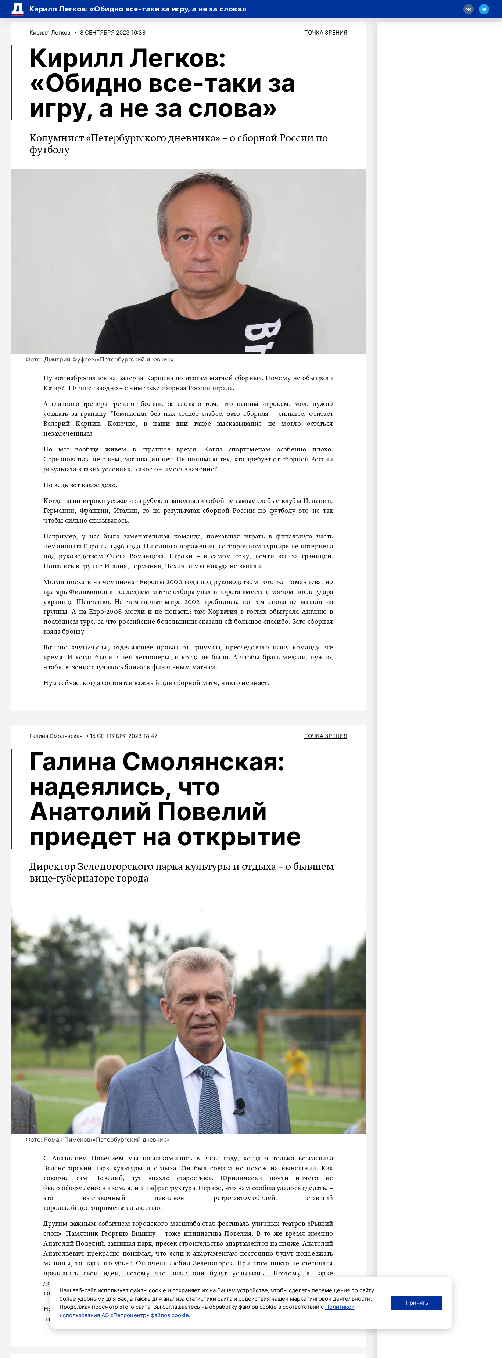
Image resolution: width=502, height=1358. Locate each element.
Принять (417, 1302)
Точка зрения (325, 32)
